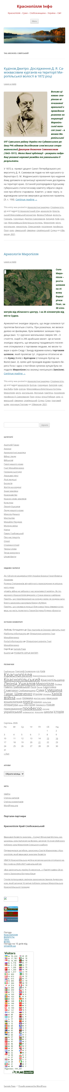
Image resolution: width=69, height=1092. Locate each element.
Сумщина (53, 689)
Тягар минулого (12, 552)
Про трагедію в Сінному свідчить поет (46, 629)
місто (58, 222)
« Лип (6, 753)
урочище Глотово (19, 404)
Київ (57, 218)
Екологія (8, 483)
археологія (46, 211)
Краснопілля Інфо (34, 6)
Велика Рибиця (44, 214)
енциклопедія (13, 702)
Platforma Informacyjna (15, 633)
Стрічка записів (11, 797)
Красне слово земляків (15, 498)
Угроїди (38, 694)
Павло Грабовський (14, 533)
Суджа (54, 230)
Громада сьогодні (13, 471)
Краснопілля (18, 674)
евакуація (52, 698)
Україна (47, 694)
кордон (37, 701)
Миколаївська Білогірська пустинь (25, 222)
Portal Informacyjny (13, 641)
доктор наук (40, 698)
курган (22, 388)
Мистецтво (9, 518)
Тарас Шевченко (18, 693)
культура (47, 702)
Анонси (7, 448)
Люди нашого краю (14, 510)
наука (20, 705)
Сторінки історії (11, 545)
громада (27, 698)
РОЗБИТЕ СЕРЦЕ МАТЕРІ (26, 652)
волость (57, 214)
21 (39, 742)
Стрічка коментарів (13, 801)
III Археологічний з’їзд (29, 211)
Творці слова (10, 548)
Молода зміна (11, 525)
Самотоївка (49, 686)
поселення (46, 226)
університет (28, 712)
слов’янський (43, 230)
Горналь (8, 218)
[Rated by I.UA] (11, 900)
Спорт (7, 541)
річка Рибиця (48, 396)
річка (38, 396)
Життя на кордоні (12, 487)
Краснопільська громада (43, 675)
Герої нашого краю (13, 464)
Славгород (11, 690)
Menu (34, 21)
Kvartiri (7, 652)
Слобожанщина (27, 690)
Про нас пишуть (12, 537)
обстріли (29, 704)
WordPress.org (11, 805)
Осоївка (58, 684)
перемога (41, 704)
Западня (50, 218)
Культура (8, 502)
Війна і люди (10, 456)
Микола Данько (12, 514)
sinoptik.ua (10, 945)
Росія (33, 686)
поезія (50, 704)
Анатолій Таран (11, 444)
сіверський (20, 230)
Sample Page (20, 649)
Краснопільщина (53, 680)
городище (18, 218)
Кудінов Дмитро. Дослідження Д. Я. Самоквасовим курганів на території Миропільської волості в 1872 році (34, 72)
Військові (8, 460)
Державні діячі (11, 475)
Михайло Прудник (13, 521)
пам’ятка (48, 392)
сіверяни (31, 230)
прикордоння (13, 708)
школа (48, 712)
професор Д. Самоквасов (16, 396)
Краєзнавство (10, 494)
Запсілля (53, 385)
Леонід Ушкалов (12, 506)
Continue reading (26, 199)
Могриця (38, 392)
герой (19, 698)
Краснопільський (22, 679)
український (13, 712)
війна (9, 697)
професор (58, 226)
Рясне (39, 687)
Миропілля (49, 222)
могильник (9, 226)
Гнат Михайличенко (14, 467)
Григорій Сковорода (25, 671)
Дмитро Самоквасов (35, 218)
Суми (48, 400)
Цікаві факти (10, 556)
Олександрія (34, 226)
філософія (39, 712)
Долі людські (10, 479)
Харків (57, 694)
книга (28, 701)
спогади (45, 709)
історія (59, 711)
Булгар (33, 385)
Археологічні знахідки (38, 207)
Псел (6, 230)
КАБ (38, 671)
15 (48, 738)
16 (57, 738)
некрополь (21, 226)
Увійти (7, 793)
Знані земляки (11, 491)
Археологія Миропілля (21, 254)
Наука (7, 529)
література (11, 704)
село (11, 230)
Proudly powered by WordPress (32, 1086)
